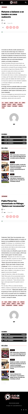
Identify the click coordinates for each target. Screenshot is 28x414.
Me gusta (24, 137)
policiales (20, 104)
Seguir (24, 140)
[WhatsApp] (14, 27)
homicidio (4, 104)
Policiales (4, 7)
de (19, 102)
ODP (4, 23)
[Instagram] (23, 409)
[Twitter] (10, 27)
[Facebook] (7, 27)
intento (9, 104)
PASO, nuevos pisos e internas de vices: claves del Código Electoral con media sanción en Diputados (18, 156)
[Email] (17, 27)
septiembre (15, 106)
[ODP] (2, 23)
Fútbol (12, 174)
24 (2, 102)
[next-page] (5, 185)
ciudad (16, 102)
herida (23, 102)
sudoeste (20, 106)
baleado (11, 102)
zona (3, 107)
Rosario (9, 106)
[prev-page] (2, 185)
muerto (14, 104)
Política (12, 152)
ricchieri (4, 106)
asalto (6, 102)
